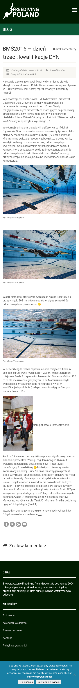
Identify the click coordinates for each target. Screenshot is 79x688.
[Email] (24, 524)
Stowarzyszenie (12, 630)
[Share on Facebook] (6, 524)
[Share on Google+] (18, 524)
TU (40, 514)
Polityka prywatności (15, 645)
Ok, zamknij (26, 681)
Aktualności (29, 74)
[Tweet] (12, 524)
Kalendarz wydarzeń (15, 622)
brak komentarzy (66, 49)
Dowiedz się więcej (48, 681)
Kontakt (7, 638)
